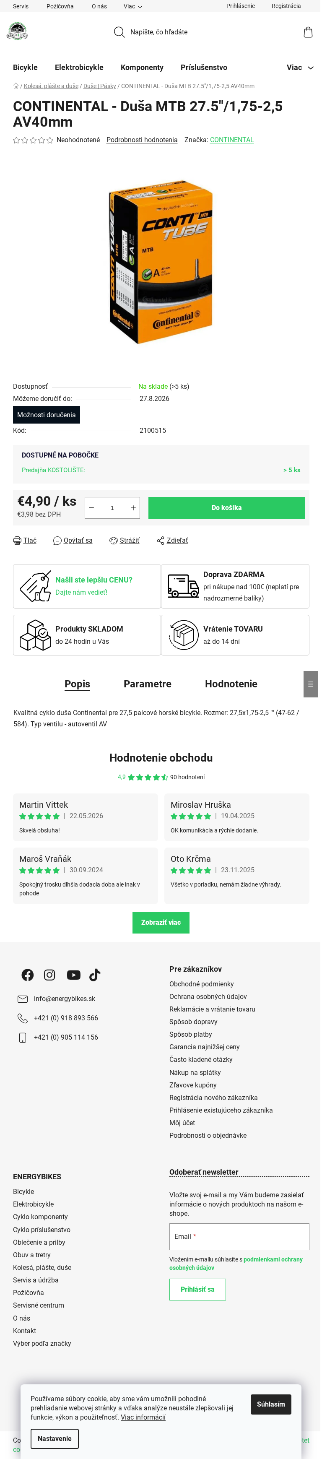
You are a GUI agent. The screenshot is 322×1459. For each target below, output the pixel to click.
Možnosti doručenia (46, 415)
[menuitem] (25, 67)
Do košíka (227, 508)
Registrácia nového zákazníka (213, 1098)
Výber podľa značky (42, 1343)
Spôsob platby (190, 1034)
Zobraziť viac (161, 922)
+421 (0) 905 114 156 (66, 1037)
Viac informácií (143, 1417)
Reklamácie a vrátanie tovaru (212, 1009)
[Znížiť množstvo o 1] (91, 507)
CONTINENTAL (232, 140)
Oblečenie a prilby (39, 1242)
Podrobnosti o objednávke (208, 1135)
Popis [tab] (77, 684)
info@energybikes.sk (64, 999)
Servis (21, 6)
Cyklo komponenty (40, 1217)
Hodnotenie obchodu (161, 758)
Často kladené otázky (201, 1060)
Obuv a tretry (32, 1255)
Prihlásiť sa (198, 1289)
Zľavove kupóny (193, 1085)
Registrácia (286, 6)
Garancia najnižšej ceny (204, 1047)
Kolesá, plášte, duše (42, 1268)
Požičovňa (60, 6)
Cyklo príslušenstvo (41, 1230)
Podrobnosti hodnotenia (142, 140)
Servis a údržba (36, 1280)
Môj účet (182, 1123)
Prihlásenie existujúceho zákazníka (221, 1110)
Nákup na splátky (195, 1073)
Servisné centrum (38, 1305)
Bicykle (23, 1192)
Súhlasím (271, 1404)
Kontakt (24, 1331)
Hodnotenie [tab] (231, 684)
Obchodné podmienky (201, 984)
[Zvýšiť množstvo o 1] (133, 507)
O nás (99, 6)
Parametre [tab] (147, 684)
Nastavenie (55, 1439)
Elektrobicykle (33, 1204)
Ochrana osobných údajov (208, 997)
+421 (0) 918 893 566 (66, 1018)
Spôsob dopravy (193, 1022)
